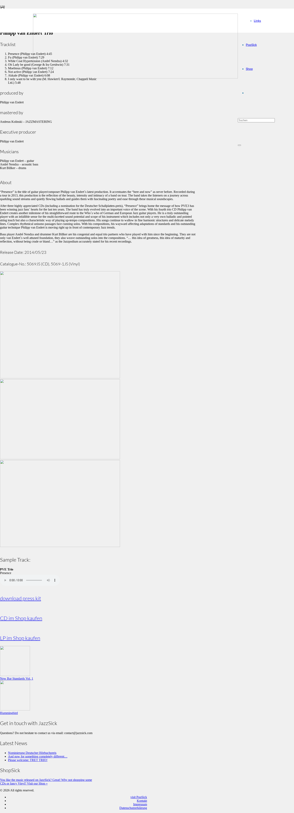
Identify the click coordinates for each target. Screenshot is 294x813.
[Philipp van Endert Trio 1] (60, 546)
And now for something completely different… (37, 756)
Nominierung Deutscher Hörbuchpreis (32, 753)
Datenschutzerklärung (133, 808)
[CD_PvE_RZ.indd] (60, 377)
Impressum (140, 804)
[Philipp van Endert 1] (60, 458)
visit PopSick (138, 797)
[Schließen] (239, 145)
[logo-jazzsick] (135, 77)
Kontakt (142, 800)
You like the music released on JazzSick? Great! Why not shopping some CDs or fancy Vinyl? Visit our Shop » (46, 781)
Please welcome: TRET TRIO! (27, 760)
